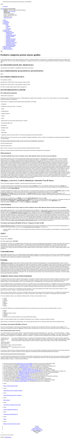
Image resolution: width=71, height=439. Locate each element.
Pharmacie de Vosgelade (21, 377)
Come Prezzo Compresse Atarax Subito (12, 404)
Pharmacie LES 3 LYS (23, 374)
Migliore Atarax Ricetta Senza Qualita (11, 423)
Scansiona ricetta (7, 17)
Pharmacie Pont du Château (21, 381)
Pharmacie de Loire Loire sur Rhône (24, 363)
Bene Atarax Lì (6, 400)
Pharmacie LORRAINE (24, 373)
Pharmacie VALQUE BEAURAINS (30, 369)
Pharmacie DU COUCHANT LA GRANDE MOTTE (30, 371)
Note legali (37, 427)
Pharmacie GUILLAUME (26, 364)
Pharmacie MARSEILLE (26, 376)
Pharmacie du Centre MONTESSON (28, 379)
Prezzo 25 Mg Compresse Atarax (10, 385)
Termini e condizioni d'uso (37, 429)
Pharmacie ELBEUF (27, 368)
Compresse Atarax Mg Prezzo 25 (10, 414)
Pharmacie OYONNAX (26, 378)
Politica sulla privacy (36, 428)
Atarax (4, 419)
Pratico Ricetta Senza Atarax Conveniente (12, 395)
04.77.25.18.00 (12, 11)
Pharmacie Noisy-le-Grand (26, 366)
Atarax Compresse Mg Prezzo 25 (10, 409)
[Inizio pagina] (1, 51)
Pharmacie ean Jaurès (23, 367)
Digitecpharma (8, 437)
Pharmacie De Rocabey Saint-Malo (27, 372)
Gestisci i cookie (37, 431)
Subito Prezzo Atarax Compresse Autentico (12, 390)
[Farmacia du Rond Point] (2, 8)
